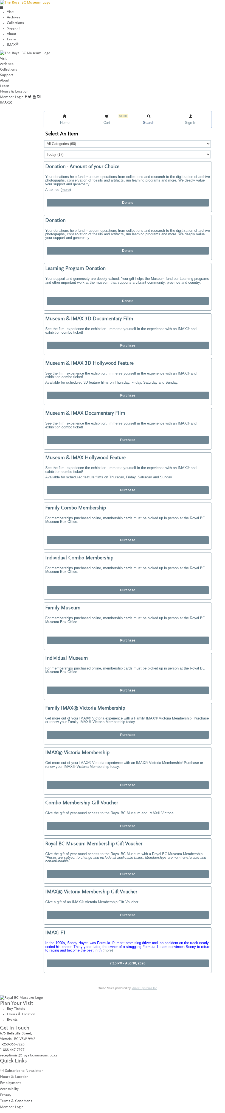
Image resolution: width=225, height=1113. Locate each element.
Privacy (5, 1095)
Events (12, 1020)
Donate (127, 203)
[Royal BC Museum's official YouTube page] (34, 97)
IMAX (13, 45)
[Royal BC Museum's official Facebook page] (26, 97)
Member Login (12, 97)
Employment (10, 1083)
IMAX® (6, 103)
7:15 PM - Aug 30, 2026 (127, 963)
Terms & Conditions (16, 1101)
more (66, 190)
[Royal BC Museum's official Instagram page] (38, 97)
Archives (13, 17)
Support (13, 28)
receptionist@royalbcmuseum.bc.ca (29, 1056)
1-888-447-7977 (12, 1050)
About (11, 34)
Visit (10, 12)
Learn (11, 39)
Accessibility (9, 1089)
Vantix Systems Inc (144, 988)
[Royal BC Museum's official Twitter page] (30, 97)
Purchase (127, 345)
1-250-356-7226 (12, 1045)
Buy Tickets (16, 1009)
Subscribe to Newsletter (24, 1071)
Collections (15, 23)
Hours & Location (14, 92)
